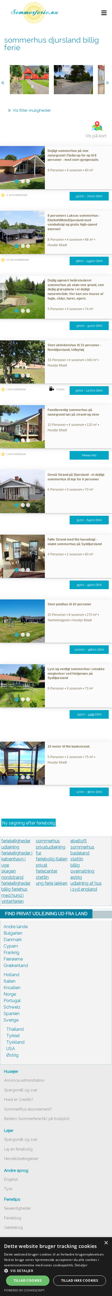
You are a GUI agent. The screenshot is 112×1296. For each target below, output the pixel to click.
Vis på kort (96, 135)
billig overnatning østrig (82, 871)
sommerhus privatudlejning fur (50, 847)
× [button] (106, 1243)
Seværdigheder (17, 1208)
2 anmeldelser (16, 195)
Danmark (13, 939)
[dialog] (56, 1266)
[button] (56, 1270)
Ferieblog (12, 1218)
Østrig (12, 1055)
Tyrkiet (13, 1035)
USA (10, 1048)
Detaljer (81, 1265)
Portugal (12, 1000)
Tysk (8, 1189)
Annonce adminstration (24, 1080)
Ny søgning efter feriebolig (28, 823)
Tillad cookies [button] (28, 1280)
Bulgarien (13, 933)
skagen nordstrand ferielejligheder (15, 877)
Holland (11, 974)
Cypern (11, 946)
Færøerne (13, 959)
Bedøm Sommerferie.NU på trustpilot (36, 1119)
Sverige (11, 1020)
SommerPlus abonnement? (28, 1109)
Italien (9, 981)
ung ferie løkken (51, 883)
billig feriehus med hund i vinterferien (14, 895)
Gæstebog (13, 1227)
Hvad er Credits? (18, 1099)
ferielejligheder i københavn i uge (16, 859)
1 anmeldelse (16, 389)
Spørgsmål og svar (21, 1090)
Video (60, 389)
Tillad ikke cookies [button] (79, 1280)
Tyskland (15, 1042)
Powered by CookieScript (24, 1290)
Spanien (12, 1013)
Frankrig (11, 952)
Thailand (15, 1029)
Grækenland (16, 965)
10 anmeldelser (17, 260)
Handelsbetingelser (21, 1158)
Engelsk (11, 1179)
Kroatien (12, 987)
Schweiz (12, 1007)
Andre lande (16, 926)
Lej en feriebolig (18, 1149)
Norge (10, 994)
